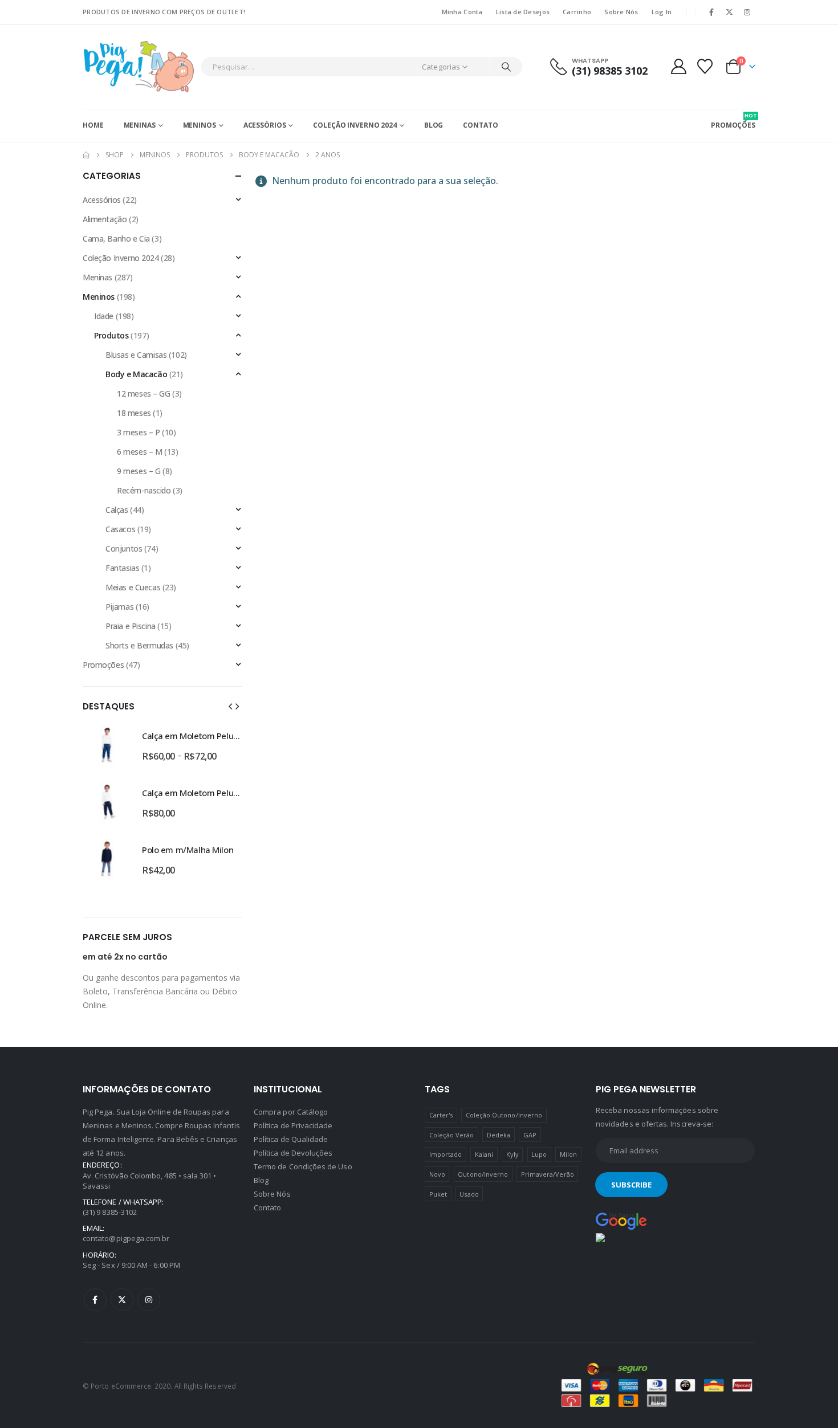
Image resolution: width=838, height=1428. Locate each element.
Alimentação (105, 219)
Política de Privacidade (293, 1125)
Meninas (140, 125)
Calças (116, 509)
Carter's (441, 1115)
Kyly (512, 1154)
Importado (445, 1154)
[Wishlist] (705, 66)
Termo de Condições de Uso (303, 1166)
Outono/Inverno (483, 1174)
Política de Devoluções (293, 1153)
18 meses (134, 412)
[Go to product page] (107, 745)
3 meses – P (138, 432)
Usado (468, 1194)
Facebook (95, 1299)
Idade (103, 316)
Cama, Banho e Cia (116, 238)
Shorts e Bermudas (139, 645)
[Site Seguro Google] (621, 1220)
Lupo (539, 1154)
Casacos (120, 529)
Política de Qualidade (291, 1139)
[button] (230, 706)
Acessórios (264, 125)
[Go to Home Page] (86, 155)
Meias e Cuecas (132, 587)
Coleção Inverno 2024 (355, 125)
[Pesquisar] (506, 66)
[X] (729, 12)
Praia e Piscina (130, 626)
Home (93, 125)
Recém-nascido (144, 490)
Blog (434, 125)
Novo (437, 1174)
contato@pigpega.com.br (126, 1238)
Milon (568, 1154)
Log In (662, 11)
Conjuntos (123, 548)
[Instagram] (747, 12)
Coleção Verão (451, 1135)
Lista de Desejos (523, 11)
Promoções (103, 664)
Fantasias (122, 567)
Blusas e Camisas (135, 354)
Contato (480, 125)
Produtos (111, 335)
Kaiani (484, 1154)
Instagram (148, 1299)
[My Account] (678, 66)
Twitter (122, 1299)
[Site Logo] (139, 66)
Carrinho (577, 11)
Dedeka (498, 1135)
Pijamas (119, 606)
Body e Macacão (136, 374)
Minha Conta (462, 11)
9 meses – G (138, 471)
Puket (438, 1194)
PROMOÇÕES (733, 121)
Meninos (199, 125)
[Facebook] (711, 12)
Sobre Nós (621, 11)
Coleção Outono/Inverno (504, 1115)
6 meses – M (139, 451)
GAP (529, 1135)
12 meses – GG (143, 393)
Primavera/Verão (547, 1174)
